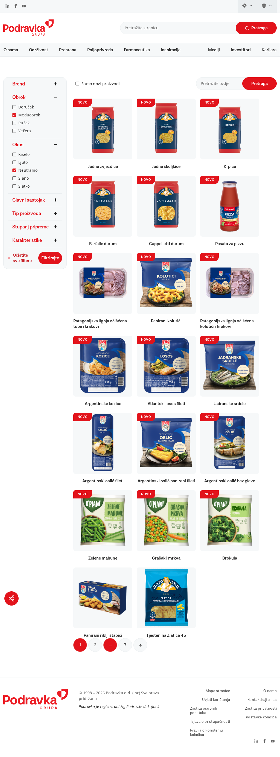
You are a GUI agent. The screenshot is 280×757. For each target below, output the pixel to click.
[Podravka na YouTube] (24, 6)
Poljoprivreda (100, 50)
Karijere (269, 50)
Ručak (24, 122)
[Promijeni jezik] (267, 6)
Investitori (241, 50)
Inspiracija (170, 50)
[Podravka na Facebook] (15, 6)
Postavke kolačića (261, 717)
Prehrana (67, 50)
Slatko (24, 186)
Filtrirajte (50, 258)
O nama (11, 50)
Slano (23, 178)
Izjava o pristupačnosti (210, 722)
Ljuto (23, 162)
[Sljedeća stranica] (140, 645)
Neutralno (28, 170)
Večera (24, 130)
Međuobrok (29, 114)
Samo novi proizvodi (100, 83)
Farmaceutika (137, 50)
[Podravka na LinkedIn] (7, 6)
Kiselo (24, 154)
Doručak (26, 107)
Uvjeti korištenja (216, 700)
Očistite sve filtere (22, 258)
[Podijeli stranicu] (11, 598)
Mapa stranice (218, 691)
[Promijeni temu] (247, 6)
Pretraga (259, 28)
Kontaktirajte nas (262, 700)
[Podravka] (28, 34)
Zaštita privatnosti (261, 708)
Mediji (214, 50)
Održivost (38, 50)
